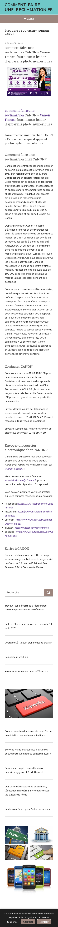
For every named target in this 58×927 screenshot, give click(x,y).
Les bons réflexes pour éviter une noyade (28, 809)
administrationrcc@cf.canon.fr (21, 480)
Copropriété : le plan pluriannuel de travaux (28, 642)
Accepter (28, 921)
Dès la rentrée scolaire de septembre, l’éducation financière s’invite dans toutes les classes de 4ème (27, 790)
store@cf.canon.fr (14, 468)
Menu (30, 18)
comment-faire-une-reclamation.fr (29, 7)
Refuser (44, 921)
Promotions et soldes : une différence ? (26, 671)
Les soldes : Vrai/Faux (17, 657)
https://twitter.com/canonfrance (32, 527)
